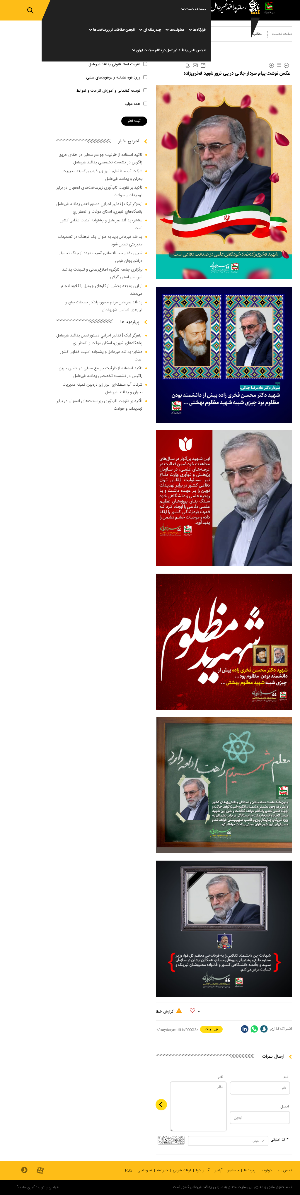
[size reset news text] (278, 65)
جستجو (233, 1170)
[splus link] (264, 1029)
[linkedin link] (244, 1029)
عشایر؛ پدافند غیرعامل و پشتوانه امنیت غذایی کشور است (101, 224)
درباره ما (266, 1170)
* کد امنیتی (279, 1139)
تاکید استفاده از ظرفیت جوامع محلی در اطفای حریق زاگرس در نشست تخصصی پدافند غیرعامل (100, 158)
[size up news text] (271, 65)
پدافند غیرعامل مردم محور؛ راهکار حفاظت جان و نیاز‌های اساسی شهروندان (103, 306)
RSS (128, 1170)
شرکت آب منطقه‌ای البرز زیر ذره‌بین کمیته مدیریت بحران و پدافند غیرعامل (102, 175)
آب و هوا (202, 1170)
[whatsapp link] (254, 1029)
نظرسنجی (144, 1170)
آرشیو (218, 1170)
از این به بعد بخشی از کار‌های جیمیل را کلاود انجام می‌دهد (101, 290)
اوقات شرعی (182, 1170)
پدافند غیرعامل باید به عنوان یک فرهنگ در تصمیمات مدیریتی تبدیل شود (100, 240)
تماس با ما (284, 1170)
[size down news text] (286, 65)
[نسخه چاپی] (187, 66)
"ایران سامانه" (26, 1187)
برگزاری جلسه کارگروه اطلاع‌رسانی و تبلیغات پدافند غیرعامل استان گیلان (102, 273)
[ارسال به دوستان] (195, 66)
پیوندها (249, 1170)
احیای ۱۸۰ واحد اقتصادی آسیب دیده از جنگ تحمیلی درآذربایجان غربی (99, 257)
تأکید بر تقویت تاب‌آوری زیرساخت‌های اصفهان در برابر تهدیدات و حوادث (99, 191)
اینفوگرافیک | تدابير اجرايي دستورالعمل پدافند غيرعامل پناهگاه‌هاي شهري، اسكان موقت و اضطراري (99, 208)
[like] (192, 1010)
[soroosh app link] (24, 1170)
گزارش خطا (165, 1011)
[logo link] (237, 30)
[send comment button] (161, 1104)
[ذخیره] (203, 65)
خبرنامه (162, 1170)
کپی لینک (211, 1029)
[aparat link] (40, 1171)
